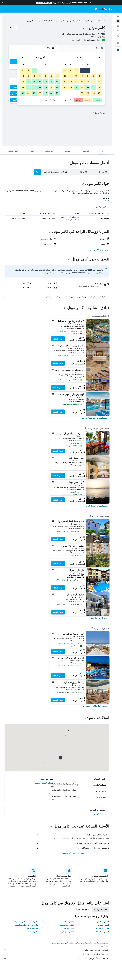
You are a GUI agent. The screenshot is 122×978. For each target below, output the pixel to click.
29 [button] (88, 93)
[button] (2, 2)
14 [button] (93, 81)
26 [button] (65, 87)
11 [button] (71, 76)
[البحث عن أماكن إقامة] (118, 21)
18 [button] (71, 81)
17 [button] (76, 81)
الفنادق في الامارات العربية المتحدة (27, 925)
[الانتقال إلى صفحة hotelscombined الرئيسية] (104, 9)
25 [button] (71, 87)
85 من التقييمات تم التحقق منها (83, 40)
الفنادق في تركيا (103, 925)
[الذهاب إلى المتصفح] (118, 36)
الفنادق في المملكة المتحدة (99, 931)
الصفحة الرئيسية (100, 21)
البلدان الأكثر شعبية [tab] (100, 909)
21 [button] (93, 87)
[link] (94, 417)
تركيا (90, 21)
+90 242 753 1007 (97, 36)
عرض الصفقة (58, 339)
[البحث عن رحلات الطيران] (118, 16)
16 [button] (82, 81)
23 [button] (82, 87)
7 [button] (93, 76)
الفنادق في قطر (68, 921)
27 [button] (99, 93)
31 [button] (23, 93)
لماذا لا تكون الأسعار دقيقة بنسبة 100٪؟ (92, 958)
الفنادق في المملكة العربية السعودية (26, 921)
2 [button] (82, 70)
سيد (40, 21)
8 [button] (87, 76)
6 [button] (99, 76)
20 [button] (99, 87)
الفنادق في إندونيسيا (67, 925)
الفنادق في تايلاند (33, 931)
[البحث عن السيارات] (118, 26)
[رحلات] (118, 43)
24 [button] (76, 87)
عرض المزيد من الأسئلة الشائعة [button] (72, 853)
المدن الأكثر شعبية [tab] (82, 909)
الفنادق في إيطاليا (68, 931)
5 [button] (65, 70)
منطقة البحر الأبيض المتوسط (73, 21)
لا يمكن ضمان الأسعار (58, 943)
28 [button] (93, 93)
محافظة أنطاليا (52, 21)
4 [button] (70, 70)
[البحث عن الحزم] (118, 31)
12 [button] (65, 76)
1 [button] (87, 70)
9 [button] (82, 76)
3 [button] (76, 70)
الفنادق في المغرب (102, 921)
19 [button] (65, 81)
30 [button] (82, 93)
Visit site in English (44, 2)
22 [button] (88, 87)
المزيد (107, 200)
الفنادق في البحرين (102, 928)
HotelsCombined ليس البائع (96, 949)
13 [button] (99, 81)
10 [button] (76, 76)
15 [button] (88, 81)
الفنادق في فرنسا (33, 928)
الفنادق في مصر (68, 928)
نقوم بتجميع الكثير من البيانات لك (95, 954)
